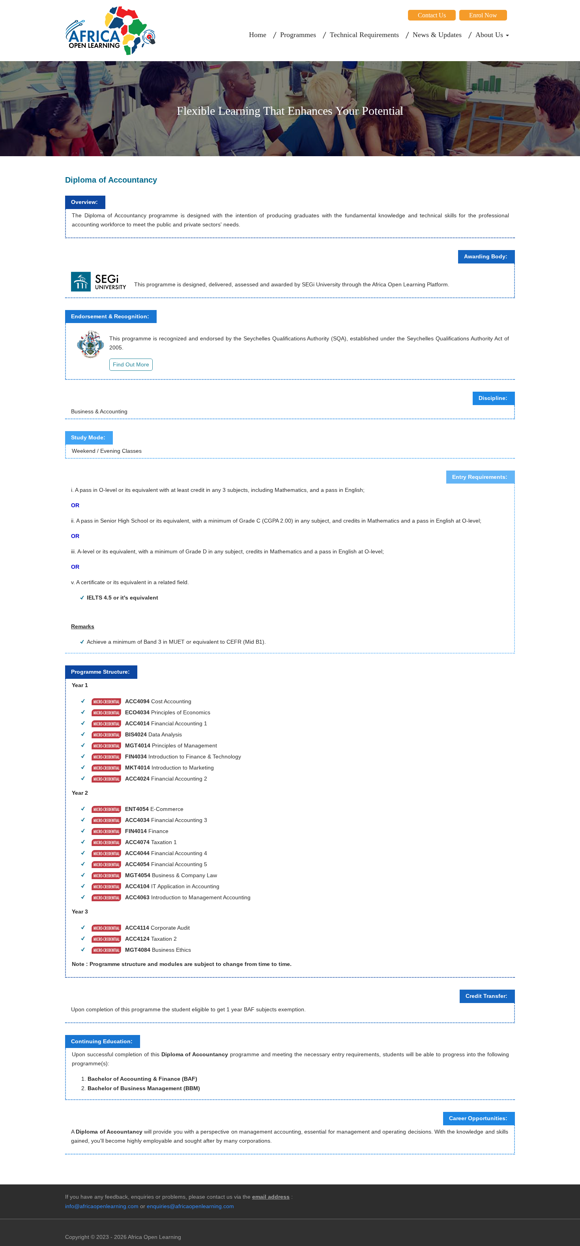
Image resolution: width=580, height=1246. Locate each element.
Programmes (298, 35)
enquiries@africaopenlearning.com (190, 1206)
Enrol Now (483, 15)
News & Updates (437, 35)
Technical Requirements (364, 35)
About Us (490, 35)
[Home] (110, 30)
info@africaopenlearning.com (101, 1206)
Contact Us (432, 15)
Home (257, 35)
